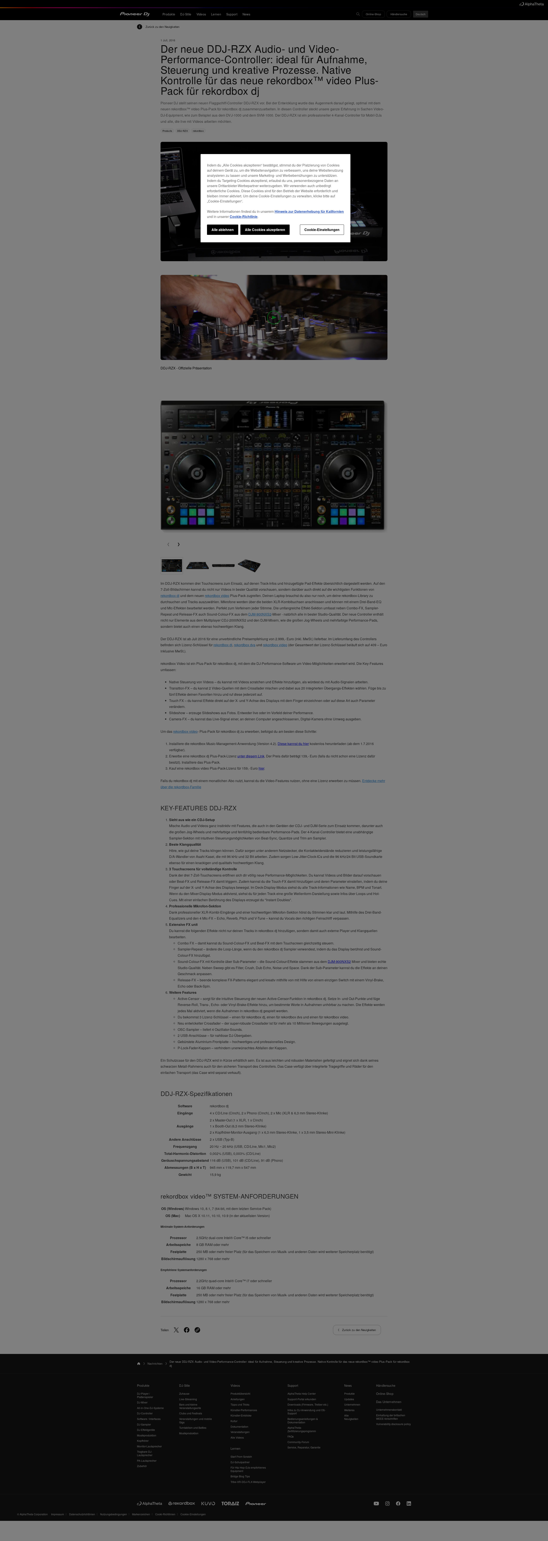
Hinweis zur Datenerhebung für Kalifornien (309, 211)
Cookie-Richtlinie (244, 216)
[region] (275, 198)
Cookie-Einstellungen (322, 229)
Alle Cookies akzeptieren (265, 229)
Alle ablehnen (222, 229)
